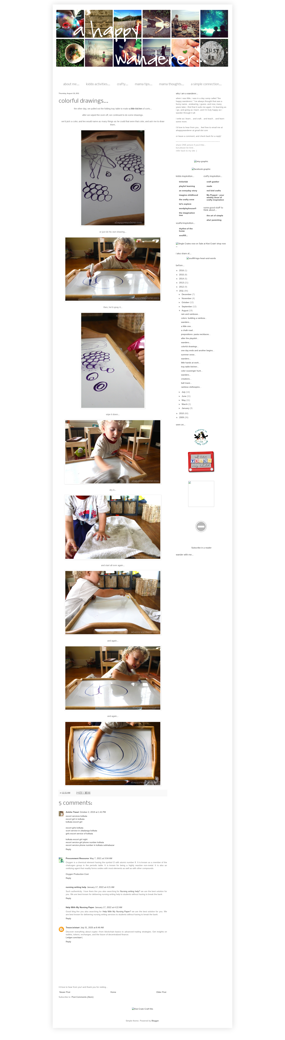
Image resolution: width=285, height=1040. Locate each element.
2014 (182, 278)
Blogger (155, 1021)
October (186, 302)
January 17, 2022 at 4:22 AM (108, 907)
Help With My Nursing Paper (80, 907)
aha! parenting (214, 220)
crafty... (122, 84)
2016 (182, 270)
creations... (186, 379)
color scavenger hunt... (192, 371)
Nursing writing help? (130, 891)
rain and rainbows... (190, 314)
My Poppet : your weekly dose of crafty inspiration (215, 197)
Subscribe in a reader (201, 547)
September (187, 306)
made (209, 186)
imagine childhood (188, 195)
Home (113, 992)
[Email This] (77, 792)
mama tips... (143, 84)
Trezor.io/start (73, 927)
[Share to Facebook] (86, 792)
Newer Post (64, 992)
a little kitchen (135, 108)
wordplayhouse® (187, 208)
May (184, 400)
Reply (68, 849)
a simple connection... (206, 84)
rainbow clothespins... (191, 387)
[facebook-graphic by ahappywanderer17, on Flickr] (201, 169)
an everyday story (188, 190)
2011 (181, 291)
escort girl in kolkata (75, 819)
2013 (182, 282)
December (187, 294)
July (184, 392)
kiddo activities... (98, 84)
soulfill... (183, 235)
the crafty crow (186, 199)
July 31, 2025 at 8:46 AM (92, 927)
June (184, 396)
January (186, 408)
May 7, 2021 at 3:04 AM (101, 858)
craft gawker (213, 181)
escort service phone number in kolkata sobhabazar (90, 845)
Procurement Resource (77, 858)
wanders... (186, 322)
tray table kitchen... (190, 366)
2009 (182, 417)
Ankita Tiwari (72, 812)
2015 (182, 274)
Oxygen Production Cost (77, 874)
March (185, 404)
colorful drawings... (190, 346)
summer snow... (188, 354)
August (185, 310)
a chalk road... (187, 330)
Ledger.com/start (74, 937)
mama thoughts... (171, 84)
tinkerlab (183, 181)
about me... (71, 84)
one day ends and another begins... (197, 350)
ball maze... (186, 383)
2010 (182, 413)
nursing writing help (76, 887)
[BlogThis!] (80, 792)
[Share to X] (83, 792)
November (187, 298)
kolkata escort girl (74, 822)
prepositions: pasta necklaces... (196, 334)
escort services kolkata (76, 816)
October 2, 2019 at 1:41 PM (93, 812)
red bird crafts (214, 190)
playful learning (187, 186)
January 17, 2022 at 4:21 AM (100, 887)
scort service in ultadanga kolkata (81, 830)
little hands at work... (190, 362)
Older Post (161, 992)
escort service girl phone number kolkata (85, 842)
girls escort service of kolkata (79, 833)
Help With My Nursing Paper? (117, 911)
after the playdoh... (190, 338)
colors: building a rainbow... (194, 318)
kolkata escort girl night (76, 839)
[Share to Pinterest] (89, 792)
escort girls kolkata (74, 828)
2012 (182, 287)
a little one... (187, 326)
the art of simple (215, 215)
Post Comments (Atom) (83, 997)
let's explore (185, 204)
